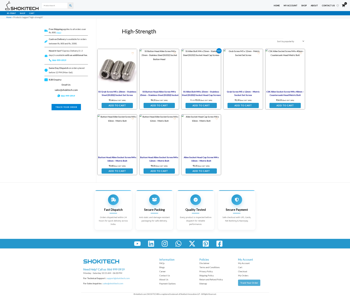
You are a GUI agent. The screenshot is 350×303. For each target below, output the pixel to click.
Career (162, 271)
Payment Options (167, 283)
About (314, 5)
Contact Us (328, 5)
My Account (244, 263)
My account (290, 5)
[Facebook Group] (219, 243)
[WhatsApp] (178, 243)
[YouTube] (137, 243)
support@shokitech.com (118, 278)
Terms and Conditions (209, 267)
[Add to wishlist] (133, 53)
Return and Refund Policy (211, 279)
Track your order (66, 107)
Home (277, 5)
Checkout (242, 271)
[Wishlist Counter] (338, 6)
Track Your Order (249, 282)
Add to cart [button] (117, 105)
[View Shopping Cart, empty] (343, 5)
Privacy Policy (206, 271)
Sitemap (203, 283)
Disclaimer (204, 263)
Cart (31, 13)
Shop (304, 5)
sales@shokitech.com (66, 90)
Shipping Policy (206, 275)
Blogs (162, 267)
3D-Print (11, 13)
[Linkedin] (151, 243)
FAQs (162, 263)
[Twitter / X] (192, 243)
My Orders (243, 275)
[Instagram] (164, 243)
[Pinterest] (205, 243)
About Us (163, 279)
